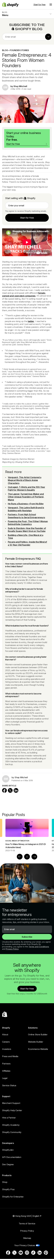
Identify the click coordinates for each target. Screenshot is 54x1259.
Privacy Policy (12, 949)
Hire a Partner (9, 1117)
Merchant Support (11, 1103)
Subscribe (27, 937)
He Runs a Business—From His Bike (26, 503)
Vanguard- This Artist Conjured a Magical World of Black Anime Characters (24, 480)
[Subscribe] (48, 37)
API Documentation (11, 1157)
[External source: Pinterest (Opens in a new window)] (46, 1253)
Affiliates (6, 1071)
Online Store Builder (37, 1034)
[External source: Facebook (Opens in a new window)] (8, 1253)
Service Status (9, 1085)
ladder (31, 321)
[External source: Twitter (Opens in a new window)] (14, 1253)
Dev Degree (8, 1164)
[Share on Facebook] (4, 790)
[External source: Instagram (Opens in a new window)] (27, 1253)
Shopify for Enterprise (12, 1196)
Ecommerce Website (38, 1049)
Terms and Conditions (39, 947)
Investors (6, 1049)
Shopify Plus (8, 1189)
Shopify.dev (8, 1150)
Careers (6, 1041)
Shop (4, 1182)
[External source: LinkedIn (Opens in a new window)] (39, 1253)
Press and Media (10, 1056)
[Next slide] (34, 857)
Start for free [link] (27, 217)
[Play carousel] (27, 857)
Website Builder (35, 1041)
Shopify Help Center (12, 1110)
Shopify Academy (11, 1125)
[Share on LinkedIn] (16, 790)
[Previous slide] (20, 857)
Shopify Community (11, 1132)
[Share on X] (10, 790)
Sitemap (27, 1238)
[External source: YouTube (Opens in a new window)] (21, 1253)
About (5, 1034)
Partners (6, 1063)
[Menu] (51, 4)
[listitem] (27, 835)
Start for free (39, 4)
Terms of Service (27, 1223)
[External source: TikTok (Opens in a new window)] (33, 1253)
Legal (4, 1078)
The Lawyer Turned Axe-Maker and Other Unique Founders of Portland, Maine (26, 497)
